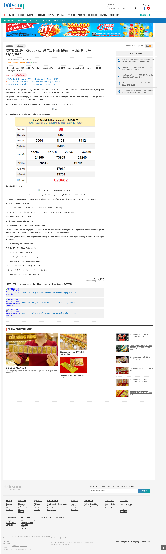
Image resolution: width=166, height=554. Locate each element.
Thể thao (81, 15)
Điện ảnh (74, 506)
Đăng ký (144, 491)
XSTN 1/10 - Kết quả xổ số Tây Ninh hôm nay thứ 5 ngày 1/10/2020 (33, 84)
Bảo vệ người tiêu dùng (92, 506)
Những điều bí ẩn (27, 523)
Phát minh (24, 525)
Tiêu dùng (50, 506)
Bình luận (37, 508)
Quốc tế (30, 15)
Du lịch (23, 529)
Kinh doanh (40, 15)
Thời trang (75, 510)
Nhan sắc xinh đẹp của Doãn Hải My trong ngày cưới (134, 84)
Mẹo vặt (23, 527)
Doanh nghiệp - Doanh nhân (57, 504)
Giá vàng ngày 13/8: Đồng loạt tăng (72, 376)
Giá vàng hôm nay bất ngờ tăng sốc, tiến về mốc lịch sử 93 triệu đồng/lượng (136, 60)
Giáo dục (9, 504)
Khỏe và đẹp (109, 508)
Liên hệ (143, 542)
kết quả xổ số (20, 75)
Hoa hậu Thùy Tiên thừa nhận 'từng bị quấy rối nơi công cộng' (135, 68)
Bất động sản (51, 510)
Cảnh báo (61, 15)
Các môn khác (124, 508)
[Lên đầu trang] (163, 547)
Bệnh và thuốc (110, 504)
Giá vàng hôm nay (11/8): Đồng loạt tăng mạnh (139, 335)
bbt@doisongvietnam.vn (19, 546)
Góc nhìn (60, 517)
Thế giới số (10, 521)
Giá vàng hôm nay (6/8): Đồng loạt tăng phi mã (139, 380)
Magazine (145, 15)
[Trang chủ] (4, 15)
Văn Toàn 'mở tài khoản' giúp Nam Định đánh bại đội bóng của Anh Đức (135, 91)
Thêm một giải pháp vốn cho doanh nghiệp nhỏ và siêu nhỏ (141, 348)
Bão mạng (21, 504)
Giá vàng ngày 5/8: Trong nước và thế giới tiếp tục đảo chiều (141, 393)
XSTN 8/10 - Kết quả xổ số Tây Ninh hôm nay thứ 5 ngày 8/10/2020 (33, 82)
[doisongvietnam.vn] (13, 487)
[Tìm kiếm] (136, 8)
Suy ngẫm (21, 506)
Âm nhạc (74, 508)
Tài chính (20, 46)
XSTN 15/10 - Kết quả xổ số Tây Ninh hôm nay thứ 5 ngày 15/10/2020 (34, 79)
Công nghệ (92, 15)
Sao (72, 504)
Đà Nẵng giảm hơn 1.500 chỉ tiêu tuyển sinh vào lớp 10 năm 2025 (135, 76)
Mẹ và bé (21, 510)
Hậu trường (124, 512)
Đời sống (20, 15)
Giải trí (51, 15)
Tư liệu (36, 506)
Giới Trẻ (21, 512)
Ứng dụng (9, 525)
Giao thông (9, 510)
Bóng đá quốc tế (125, 506)
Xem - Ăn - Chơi (24, 508)
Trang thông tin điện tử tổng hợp (127, 542)
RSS (147, 46)
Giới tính (108, 506)
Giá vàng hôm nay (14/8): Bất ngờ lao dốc (72, 353)
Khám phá (103, 15)
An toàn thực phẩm (90, 504)
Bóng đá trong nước (126, 504)
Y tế (7, 508)
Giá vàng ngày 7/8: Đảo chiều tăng (141, 369)
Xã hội (11, 15)
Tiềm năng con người (28, 521)
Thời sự (8, 506)
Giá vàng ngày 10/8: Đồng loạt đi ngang (140, 358)
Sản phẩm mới (11, 523)
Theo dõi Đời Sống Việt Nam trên (16, 63)
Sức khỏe (71, 15)
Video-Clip (114, 15)
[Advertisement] (134, 137)
